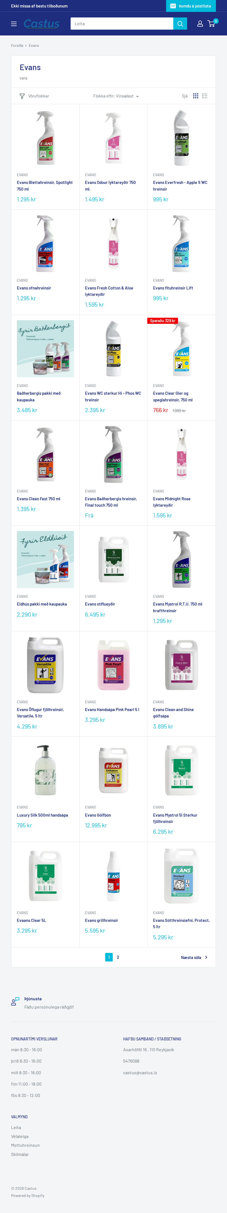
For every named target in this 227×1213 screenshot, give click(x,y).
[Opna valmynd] (14, 24)
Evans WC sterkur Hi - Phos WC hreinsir (113, 396)
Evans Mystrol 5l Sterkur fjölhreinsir (175, 818)
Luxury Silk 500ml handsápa (42, 814)
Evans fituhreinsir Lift (173, 287)
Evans (34, 45)
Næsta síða (191, 957)
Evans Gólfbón (98, 814)
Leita (16, 1127)
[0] (211, 23)
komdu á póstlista (195, 5)
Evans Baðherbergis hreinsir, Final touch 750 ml (111, 501)
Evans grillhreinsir (101, 920)
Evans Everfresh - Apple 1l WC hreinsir (180, 185)
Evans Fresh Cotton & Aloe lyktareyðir (109, 291)
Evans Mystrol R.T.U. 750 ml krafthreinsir (177, 607)
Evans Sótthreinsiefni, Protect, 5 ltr (181, 923)
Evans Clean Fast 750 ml (38, 498)
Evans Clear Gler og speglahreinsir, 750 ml (173, 396)
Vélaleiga (20, 1136)
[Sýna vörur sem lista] (204, 95)
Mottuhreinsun (25, 1145)
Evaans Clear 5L (31, 920)
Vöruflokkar (38, 95)
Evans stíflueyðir (100, 603)
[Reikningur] (200, 23)
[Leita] (180, 23)
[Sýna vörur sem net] (195, 95)
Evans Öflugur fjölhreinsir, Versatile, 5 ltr (40, 712)
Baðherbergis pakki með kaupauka (39, 396)
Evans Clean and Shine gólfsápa (173, 712)
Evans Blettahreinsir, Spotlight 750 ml (45, 185)
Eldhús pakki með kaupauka (42, 603)
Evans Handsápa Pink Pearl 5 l (112, 709)
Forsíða (17, 45)
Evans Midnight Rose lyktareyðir (171, 501)
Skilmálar (20, 1154)
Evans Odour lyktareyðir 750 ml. (110, 185)
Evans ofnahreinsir (34, 287)
